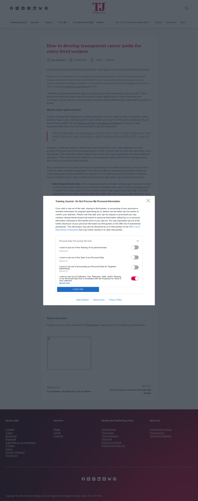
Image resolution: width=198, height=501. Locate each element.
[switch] (135, 247)
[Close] (149, 201)
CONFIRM (78, 289)
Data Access (99, 300)
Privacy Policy (115, 300)
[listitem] (99, 241)
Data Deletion (82, 300)
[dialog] (99, 250)
